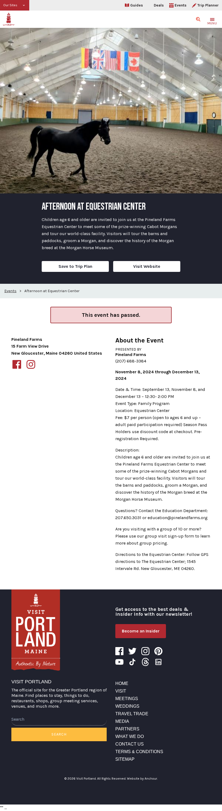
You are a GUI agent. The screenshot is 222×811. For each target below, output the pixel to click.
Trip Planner (208, 5)
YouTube (119, 662)
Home (121, 683)
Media (122, 721)
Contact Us (129, 744)
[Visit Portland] (8, 19)
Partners (127, 729)
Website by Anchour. (142, 778)
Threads (145, 662)
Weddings (127, 706)
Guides (136, 5)
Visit (120, 691)
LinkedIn (158, 662)
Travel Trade (131, 713)
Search (58, 734)
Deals (159, 5)
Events (181, 5)
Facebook (119, 651)
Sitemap (125, 759)
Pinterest (158, 651)
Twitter (132, 651)
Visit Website (146, 266)
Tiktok (132, 662)
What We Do (129, 736)
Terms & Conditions (139, 751)
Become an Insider (140, 631)
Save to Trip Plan (75, 266)
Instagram (145, 651)
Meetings (126, 698)
